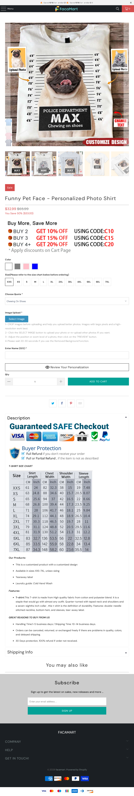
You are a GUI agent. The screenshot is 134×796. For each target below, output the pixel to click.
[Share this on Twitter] (53, 403)
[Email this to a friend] (80, 403)
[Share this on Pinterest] (71, 403)
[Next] (126, 84)
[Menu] (1, 8)
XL (51, 281)
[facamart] (67, 8)
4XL (79, 281)
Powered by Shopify (76, 769)
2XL (61, 281)
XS (18, 281)
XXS (9, 281)
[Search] (117, 8)
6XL (98, 281)
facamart (60, 769)
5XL (89, 281)
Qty (7, 374)
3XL (70, 281)
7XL (107, 281)
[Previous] (7, 84)
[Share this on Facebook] (62, 403)
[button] (67, 294)
